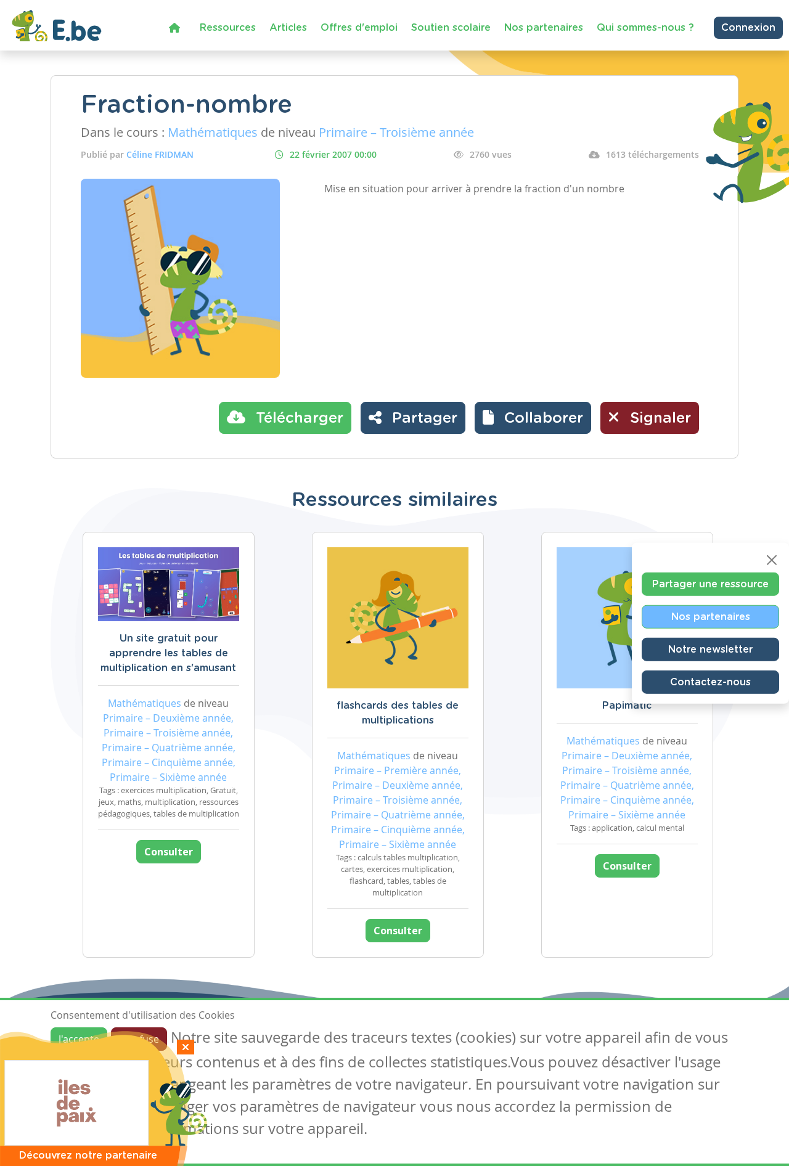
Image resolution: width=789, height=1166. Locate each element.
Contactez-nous (710, 682)
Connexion (748, 28)
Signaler (658, 418)
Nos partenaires (543, 28)
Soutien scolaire (451, 28)
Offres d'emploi (359, 28)
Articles (288, 28)
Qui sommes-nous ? (645, 28)
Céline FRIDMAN (160, 154)
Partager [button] (422, 418)
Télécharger (297, 418)
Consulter (168, 851)
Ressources (228, 28)
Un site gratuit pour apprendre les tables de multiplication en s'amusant (168, 653)
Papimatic (627, 706)
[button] (533, 418)
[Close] (771, 560)
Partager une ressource (710, 584)
